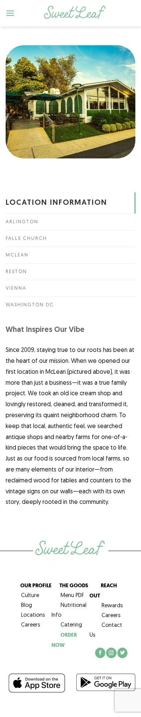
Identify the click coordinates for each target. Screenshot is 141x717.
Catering (67, 625)
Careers (27, 625)
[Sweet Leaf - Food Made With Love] (75, 13)
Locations (29, 615)
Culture (26, 596)
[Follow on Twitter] (122, 653)
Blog (23, 605)
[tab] (70, 202)
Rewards (112, 606)
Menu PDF (68, 596)
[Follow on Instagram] (111, 653)
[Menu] (10, 13)
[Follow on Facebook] (100, 653)
